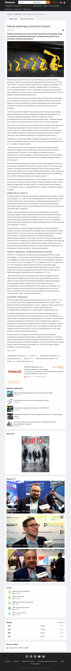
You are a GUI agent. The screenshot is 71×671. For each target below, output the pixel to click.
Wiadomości (27, 6)
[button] (64, 2)
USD (9, 629)
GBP (9, 633)
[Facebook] (27, 656)
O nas (62, 661)
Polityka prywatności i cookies (47, 661)
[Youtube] (39, 656)
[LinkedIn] (43, 656)
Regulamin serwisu (28, 661)
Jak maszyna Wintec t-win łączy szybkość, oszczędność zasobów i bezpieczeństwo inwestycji (35, 423)
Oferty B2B (8, 6)
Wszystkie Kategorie (26, 19)
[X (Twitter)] (35, 656)
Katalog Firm (18, 6)
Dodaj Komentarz (14, 382)
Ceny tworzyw (37, 6)
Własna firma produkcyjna (21, 591)
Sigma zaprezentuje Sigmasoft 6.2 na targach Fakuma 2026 (33, 393)
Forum (45, 6)
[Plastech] (10, 2)
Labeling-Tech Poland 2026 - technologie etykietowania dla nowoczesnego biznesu (38, 415)
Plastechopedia (54, 6)
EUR (9, 626)
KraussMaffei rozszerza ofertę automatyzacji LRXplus (31, 400)
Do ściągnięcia (35, 664)
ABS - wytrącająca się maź (21, 607)
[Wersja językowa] (61, 2)
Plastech (9, 14)
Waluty (9, 622)
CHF (9, 636)
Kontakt (7, 661)
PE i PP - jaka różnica (19, 613)
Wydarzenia (9, 9)
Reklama (55, 2)
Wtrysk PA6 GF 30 (18, 597)
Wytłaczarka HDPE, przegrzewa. (23, 602)
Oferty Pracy (27, 9)
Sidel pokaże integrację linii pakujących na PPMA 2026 (31, 408)
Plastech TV (18, 9)
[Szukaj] (48, 2)
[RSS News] (31, 656)
